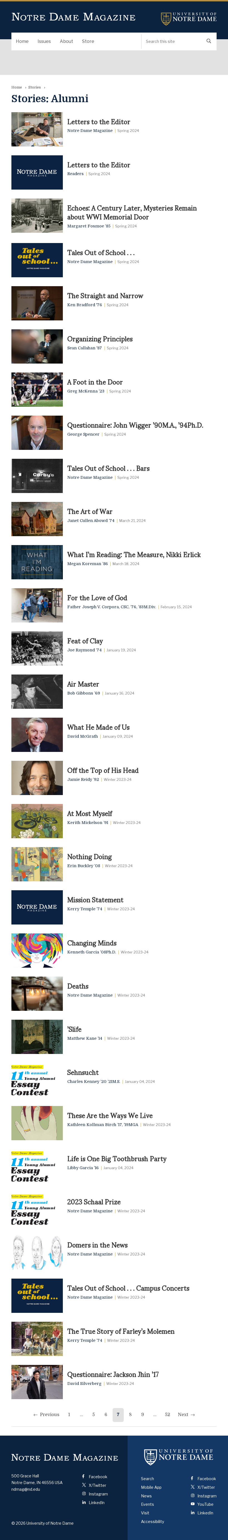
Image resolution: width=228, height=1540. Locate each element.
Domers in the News (97, 1244)
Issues (44, 41)
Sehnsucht (83, 1071)
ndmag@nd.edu (25, 1489)
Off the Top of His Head (103, 769)
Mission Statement (95, 899)
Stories (34, 87)
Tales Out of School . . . (101, 251)
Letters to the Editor (98, 121)
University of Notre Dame (189, 19)
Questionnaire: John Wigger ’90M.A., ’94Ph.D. (135, 424)
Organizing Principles (100, 338)
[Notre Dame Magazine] (64, 1457)
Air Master (83, 683)
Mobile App (151, 1487)
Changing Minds (92, 942)
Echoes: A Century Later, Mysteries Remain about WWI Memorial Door (132, 212)
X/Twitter (97, 1485)
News (146, 1496)
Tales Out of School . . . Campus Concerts (128, 1287)
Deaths (77, 985)
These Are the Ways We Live (110, 1114)
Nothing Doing (89, 856)
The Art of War (90, 510)
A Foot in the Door (95, 381)
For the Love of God (97, 597)
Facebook (97, 1476)
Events (147, 1504)
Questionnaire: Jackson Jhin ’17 (113, 1373)
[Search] (209, 41)
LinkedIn (96, 1502)
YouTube (205, 1504)
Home (22, 41)
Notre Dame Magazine (73, 17)
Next (183, 1414)
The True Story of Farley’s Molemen (121, 1330)
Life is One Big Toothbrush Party (117, 1158)
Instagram (98, 1494)
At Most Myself (89, 812)
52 (167, 1414)
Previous (49, 1414)
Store (88, 41)
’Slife (74, 1028)
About (66, 41)
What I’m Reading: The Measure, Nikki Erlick (134, 554)
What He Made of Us (98, 726)
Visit (145, 1512)
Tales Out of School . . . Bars (108, 467)
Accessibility (152, 1521)
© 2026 (18, 1523)
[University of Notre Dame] (179, 1457)
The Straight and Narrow (105, 295)
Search (147, 1478)
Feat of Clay (85, 640)
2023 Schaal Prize (94, 1201)
